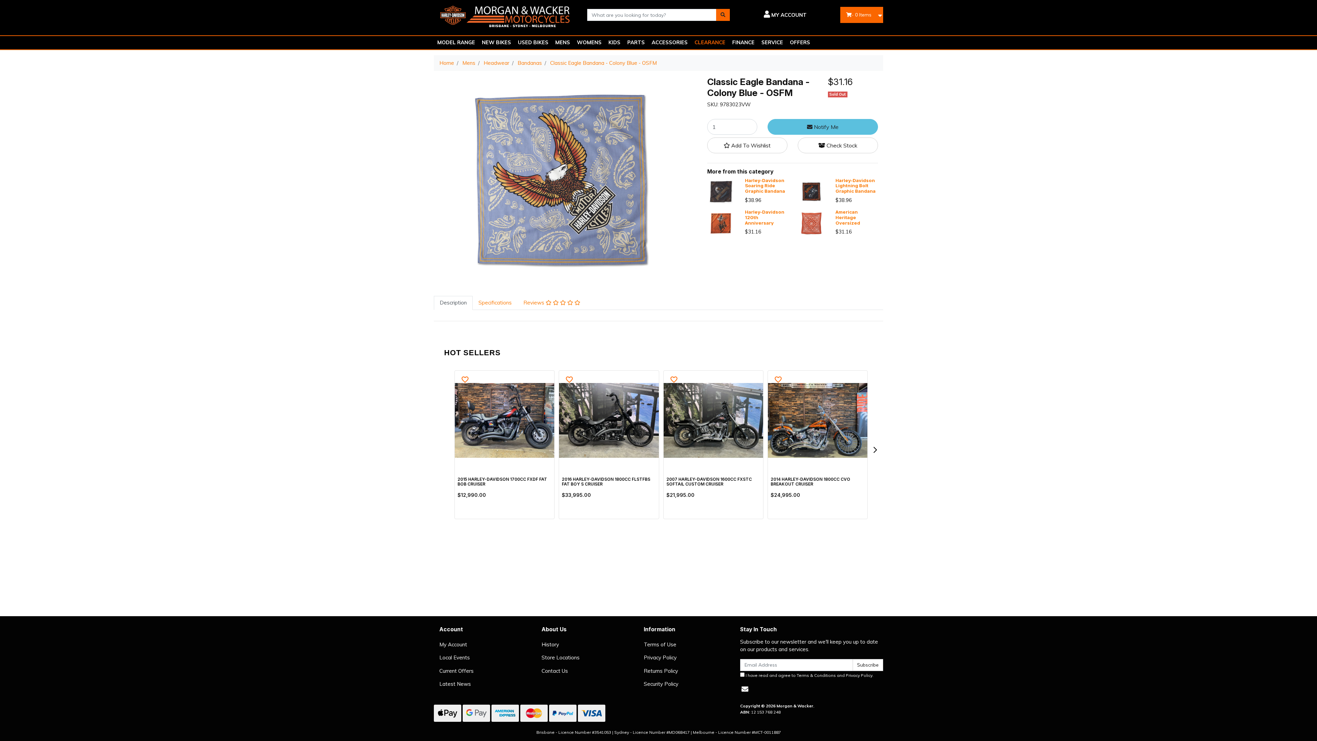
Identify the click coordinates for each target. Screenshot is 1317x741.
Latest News (455, 684)
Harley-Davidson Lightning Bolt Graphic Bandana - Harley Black (855, 188)
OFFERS (800, 42)
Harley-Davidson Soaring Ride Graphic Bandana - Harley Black (765, 188)
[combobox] (652, 15)
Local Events (454, 657)
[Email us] (744, 689)
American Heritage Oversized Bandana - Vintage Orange (854, 222)
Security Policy (661, 684)
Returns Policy (661, 671)
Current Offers (456, 671)
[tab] (453, 303)
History (550, 644)
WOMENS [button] (589, 42)
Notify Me (825, 126)
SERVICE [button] (772, 42)
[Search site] (723, 15)
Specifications (495, 302)
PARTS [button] (636, 42)
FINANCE (743, 42)
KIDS (614, 42)
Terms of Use (660, 644)
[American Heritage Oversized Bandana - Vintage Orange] (811, 222)
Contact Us (555, 671)
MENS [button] (562, 42)
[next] (874, 449)
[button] (773, 15)
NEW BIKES (496, 42)
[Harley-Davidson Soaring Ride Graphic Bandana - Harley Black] (721, 191)
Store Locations (561, 657)
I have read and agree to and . (809, 675)
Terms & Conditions (816, 675)
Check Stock (841, 145)
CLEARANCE (710, 42)
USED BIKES (533, 42)
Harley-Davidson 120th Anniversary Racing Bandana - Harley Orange (765, 222)
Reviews (534, 302)
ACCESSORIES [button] (670, 42)
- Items (861, 15)
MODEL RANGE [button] (456, 42)
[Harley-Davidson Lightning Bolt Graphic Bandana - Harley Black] (811, 191)
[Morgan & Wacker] (505, 14)
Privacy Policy (660, 657)
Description (453, 302)
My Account (453, 644)
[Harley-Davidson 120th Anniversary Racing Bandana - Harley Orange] (721, 222)
